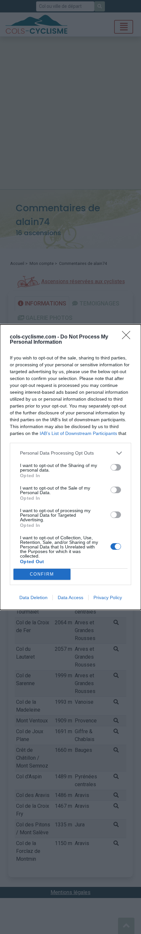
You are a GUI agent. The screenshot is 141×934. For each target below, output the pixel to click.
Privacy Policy (107, 597)
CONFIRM (42, 574)
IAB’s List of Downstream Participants (78, 433)
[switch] (116, 467)
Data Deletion (33, 597)
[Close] (128, 337)
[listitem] (70, 453)
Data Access (70, 597)
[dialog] (70, 467)
